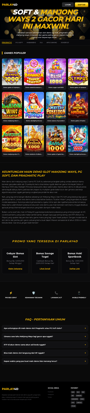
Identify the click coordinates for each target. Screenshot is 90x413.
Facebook (50, 392)
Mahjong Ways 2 (49, 197)
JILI (41, 42)
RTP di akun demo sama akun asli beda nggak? (45, 345)
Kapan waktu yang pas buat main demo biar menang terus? (45, 361)
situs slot (35, 205)
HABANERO (31, 42)
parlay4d (30, 184)
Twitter (50, 397)
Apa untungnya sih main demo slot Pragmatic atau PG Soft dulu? (45, 328)
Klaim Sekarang (15, 269)
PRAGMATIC (7, 42)
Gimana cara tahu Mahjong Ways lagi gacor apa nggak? (45, 336)
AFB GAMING (52, 42)
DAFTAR (81, 5)
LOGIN (68, 5)
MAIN (12, 72)
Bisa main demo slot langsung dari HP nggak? (45, 353)
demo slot (10, 182)
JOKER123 (65, 42)
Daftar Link (75, 269)
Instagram (51, 394)
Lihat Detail (45, 269)
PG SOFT (19, 42)
